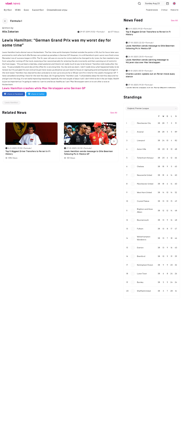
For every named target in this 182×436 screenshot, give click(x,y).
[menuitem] (8, 10)
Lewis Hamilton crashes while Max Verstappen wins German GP (43, 88)
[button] (167, 3)
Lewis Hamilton (11, 102)
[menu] (56, 10)
